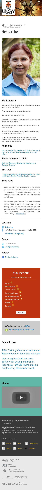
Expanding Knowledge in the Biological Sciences (18, 174)
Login (24, 4)
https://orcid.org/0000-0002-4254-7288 (21, 329)
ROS (27, 326)
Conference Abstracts (13, 299)
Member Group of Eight (14, 460)
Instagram (32, 448)
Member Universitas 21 (12, 465)
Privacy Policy (6, 420)
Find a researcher (16, 25)
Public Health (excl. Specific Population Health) (21, 175)
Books (8, 283)
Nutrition (33, 176)
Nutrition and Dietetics (24, 163)
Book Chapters (11, 286)
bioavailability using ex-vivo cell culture (19, 153)
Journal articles (12, 290)
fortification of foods (23, 150)
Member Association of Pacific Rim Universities (21, 477)
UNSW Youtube (33, 443)
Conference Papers (13, 293)
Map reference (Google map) (14, 233)
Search (31, 4)
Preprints (9, 306)
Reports (8, 303)
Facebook (8, 443)
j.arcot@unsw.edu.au (12, 247)
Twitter (19, 443)
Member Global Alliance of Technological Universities (16, 470)
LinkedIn (8, 448)
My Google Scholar (11, 257)
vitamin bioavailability (9, 150)
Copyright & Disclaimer (22, 420)
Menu (38, 4)
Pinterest (20, 448)
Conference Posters (13, 296)
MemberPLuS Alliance (23, 483)
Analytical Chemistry (9, 163)
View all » (21, 313)
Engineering (9, 227)
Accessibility (7, 423)
